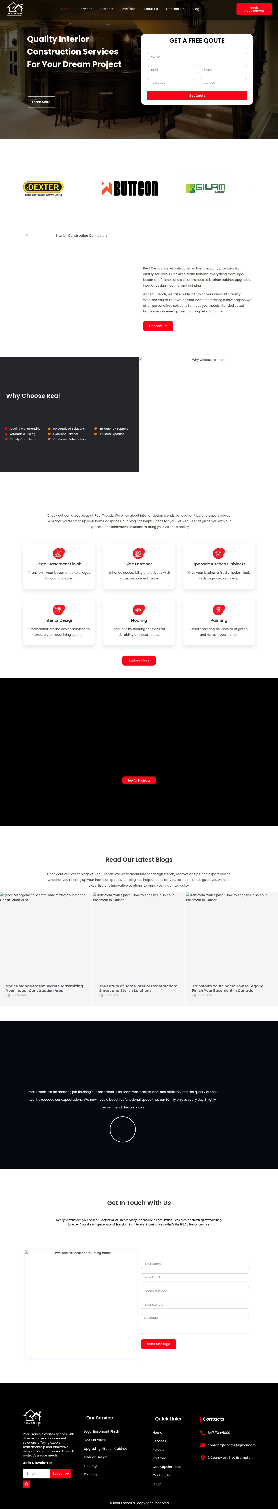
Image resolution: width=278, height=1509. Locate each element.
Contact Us (175, 9)
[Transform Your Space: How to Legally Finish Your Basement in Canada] (232, 934)
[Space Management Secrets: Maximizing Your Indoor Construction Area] (46, 934)
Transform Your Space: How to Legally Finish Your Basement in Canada (227, 988)
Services (85, 9)
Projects (107, 9)
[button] (27, 188)
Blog (195, 9)
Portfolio (128, 9)
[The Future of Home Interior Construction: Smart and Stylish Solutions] (139, 934)
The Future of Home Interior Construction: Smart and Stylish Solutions (138, 988)
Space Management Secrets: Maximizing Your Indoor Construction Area (44, 988)
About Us (150, 9)
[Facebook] (26, 1484)
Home (66, 9)
